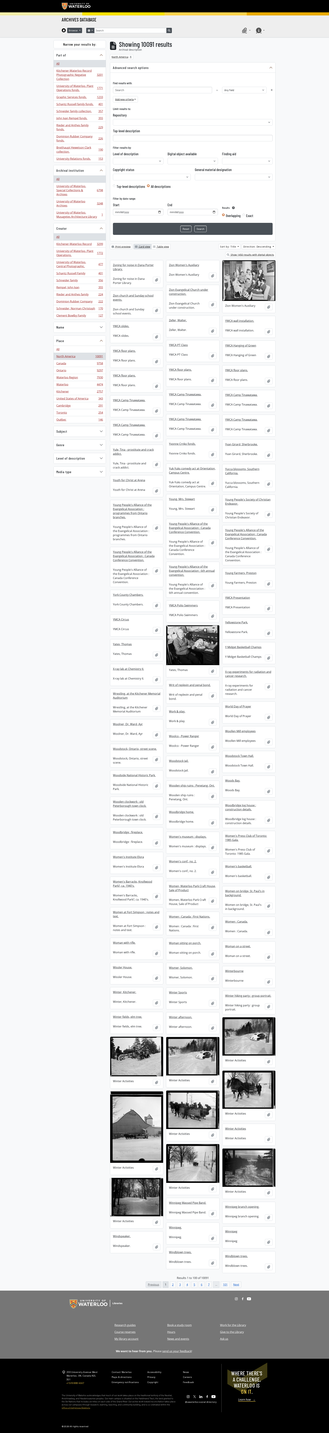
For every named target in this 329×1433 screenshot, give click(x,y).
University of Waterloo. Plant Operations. (79, 253)
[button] (246, 30)
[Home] (64, 30)
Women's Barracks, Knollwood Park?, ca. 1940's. (132, 884)
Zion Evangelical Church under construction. (188, 292)
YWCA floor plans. (124, 351)
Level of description (70, 458)
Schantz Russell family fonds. (79, 105)
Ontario (79, 371)
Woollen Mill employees (240, 731)
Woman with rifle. (124, 943)
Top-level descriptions (131, 186)
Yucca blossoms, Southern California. (242, 471)
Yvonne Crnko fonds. (182, 444)
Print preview (123, 246)
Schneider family (79, 281)
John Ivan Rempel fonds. (79, 119)
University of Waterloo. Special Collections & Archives (79, 190)
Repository (120, 115)
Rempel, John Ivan (79, 288)
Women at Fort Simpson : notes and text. (136, 914)
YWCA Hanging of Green (240, 345)
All (57, 64)
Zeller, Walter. (178, 320)
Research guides (125, 1325)
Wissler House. (122, 967)
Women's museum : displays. (187, 837)
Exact (249, 216)
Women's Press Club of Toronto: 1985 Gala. (246, 838)
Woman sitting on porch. (185, 943)
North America (79, 357)
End (170, 205)
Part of (61, 55)
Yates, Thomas (122, 644)
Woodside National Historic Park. (134, 775)
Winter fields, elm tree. (127, 1017)
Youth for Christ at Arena (129, 480)
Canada (79, 364)
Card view (144, 246)
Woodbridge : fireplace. (128, 832)
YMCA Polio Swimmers (183, 605)
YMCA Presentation (237, 598)
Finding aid (229, 154)
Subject (61, 431)
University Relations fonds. (79, 159)
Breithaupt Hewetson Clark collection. (79, 150)
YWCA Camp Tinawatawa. (185, 394)
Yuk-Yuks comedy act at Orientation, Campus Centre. (192, 471)
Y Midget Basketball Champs (243, 647)
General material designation (213, 170)
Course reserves (125, 1332)
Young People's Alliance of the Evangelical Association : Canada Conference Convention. (190, 528)
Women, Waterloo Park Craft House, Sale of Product (192, 888)
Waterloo (79, 385)
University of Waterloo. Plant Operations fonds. (79, 88)
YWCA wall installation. (239, 321)
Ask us (224, 1339)
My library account (126, 1339)
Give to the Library (232, 1332)
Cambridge (79, 406)
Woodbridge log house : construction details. (240, 807)
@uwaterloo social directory (201, 1401)
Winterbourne (234, 971)
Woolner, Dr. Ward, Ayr (128, 724)
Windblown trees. (180, 1252)
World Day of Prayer (238, 706)
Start (116, 205)
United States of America (79, 399)
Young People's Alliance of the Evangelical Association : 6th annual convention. (192, 571)
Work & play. (177, 711)
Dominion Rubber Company (79, 302)
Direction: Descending (257, 246)
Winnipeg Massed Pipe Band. (187, 1203)
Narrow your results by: (79, 44)
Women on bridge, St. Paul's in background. (245, 893)
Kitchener (79, 392)
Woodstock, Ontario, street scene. (135, 749)
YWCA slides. (121, 326)
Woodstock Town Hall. (239, 756)
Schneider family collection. (79, 112)
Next (236, 1284)
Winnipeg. (175, 1227)
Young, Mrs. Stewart (182, 499)
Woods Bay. (232, 780)
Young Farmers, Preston (241, 573)
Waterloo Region (79, 378)
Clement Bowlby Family (79, 316)
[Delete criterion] (272, 90)
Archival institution (70, 170)
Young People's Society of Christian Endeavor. (248, 502)
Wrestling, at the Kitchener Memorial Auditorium (136, 696)
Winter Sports (178, 992)
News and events (178, 1339)
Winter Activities (235, 1129)
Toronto (79, 413)
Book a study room (179, 1325)
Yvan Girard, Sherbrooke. (241, 444)
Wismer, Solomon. (181, 968)
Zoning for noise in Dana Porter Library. (133, 267)
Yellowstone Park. (236, 622)
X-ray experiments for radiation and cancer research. (248, 674)
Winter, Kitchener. (124, 992)
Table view (162, 246)
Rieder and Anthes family (79, 295)
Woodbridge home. (181, 812)
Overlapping (233, 216)
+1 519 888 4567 (75, 1383)
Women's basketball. (238, 866)
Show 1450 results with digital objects (252, 254)
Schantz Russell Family (79, 274)
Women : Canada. (236, 921)
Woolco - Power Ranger (184, 736)
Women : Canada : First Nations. (189, 917)
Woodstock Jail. (178, 761)
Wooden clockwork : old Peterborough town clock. (129, 804)
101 (225, 1284)
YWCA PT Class (178, 345)
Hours (171, 1332)
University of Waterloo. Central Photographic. (79, 264)
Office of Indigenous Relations (76, 1407)
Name (60, 327)
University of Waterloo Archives (79, 203)
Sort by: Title (228, 246)
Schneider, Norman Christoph (79, 309)
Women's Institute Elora (128, 857)
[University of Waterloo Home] (76, 6)
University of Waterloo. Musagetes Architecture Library (79, 215)
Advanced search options (131, 68)
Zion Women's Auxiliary (184, 265)
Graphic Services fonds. (79, 98)
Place (60, 341)
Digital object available (182, 154)
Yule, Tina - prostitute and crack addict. (133, 452)
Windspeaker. (122, 1236)
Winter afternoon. (180, 1017)
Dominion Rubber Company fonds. (79, 138)
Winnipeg (231, 1231)
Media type (63, 472)
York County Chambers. (128, 595)
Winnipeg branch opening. (242, 1207)
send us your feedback (176, 1351)
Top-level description (126, 131)
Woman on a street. (238, 946)
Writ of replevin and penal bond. (190, 685)
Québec (79, 420)
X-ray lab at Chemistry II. (128, 669)
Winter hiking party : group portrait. (248, 996)
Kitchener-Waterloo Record (79, 245)
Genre (60, 445)
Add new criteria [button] (124, 99)
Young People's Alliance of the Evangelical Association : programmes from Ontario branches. (132, 511)
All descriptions (161, 186)
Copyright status (123, 170)
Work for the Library (233, 1325)
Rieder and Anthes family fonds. (79, 127)
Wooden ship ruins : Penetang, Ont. (192, 785)
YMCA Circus (121, 619)
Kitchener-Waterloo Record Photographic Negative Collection (79, 75)
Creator (61, 228)
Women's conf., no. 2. (183, 861)
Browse (74, 30)
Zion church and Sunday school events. (133, 298)
